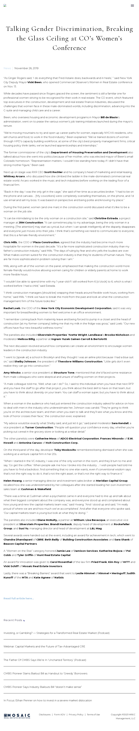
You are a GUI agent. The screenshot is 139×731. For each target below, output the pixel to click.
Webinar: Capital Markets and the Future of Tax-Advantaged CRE (44, 646)
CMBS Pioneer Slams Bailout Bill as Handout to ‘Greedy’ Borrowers (45, 673)
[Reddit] (31, 614)
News (7, 68)
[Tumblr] (21, 614)
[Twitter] (10, 614)
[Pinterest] (16, 614)
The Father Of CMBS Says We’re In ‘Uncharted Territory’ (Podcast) (45, 660)
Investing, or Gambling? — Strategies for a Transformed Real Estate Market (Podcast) (57, 633)
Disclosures (45, 714)
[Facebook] (5, 614)
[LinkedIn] (26, 614)
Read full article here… (19, 598)
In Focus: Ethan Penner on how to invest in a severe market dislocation (48, 700)
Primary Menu (132, 5)
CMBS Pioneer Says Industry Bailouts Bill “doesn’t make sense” (43, 687)
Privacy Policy (76, 714)
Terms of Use (93, 714)
